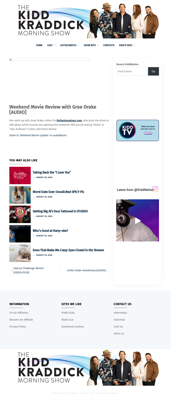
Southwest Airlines (73, 326)
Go (153, 71)
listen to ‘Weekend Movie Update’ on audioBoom (38, 135)
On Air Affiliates (18, 312)
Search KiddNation (127, 64)
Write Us (119, 333)
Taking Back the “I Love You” (52, 172)
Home (39, 45)
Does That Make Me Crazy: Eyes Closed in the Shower (68, 250)
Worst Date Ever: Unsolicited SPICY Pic (58, 192)
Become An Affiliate (21, 319)
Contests (108, 45)
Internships (120, 312)
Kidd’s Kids (125, 45)
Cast (50, 45)
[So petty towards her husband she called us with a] (137, 220)
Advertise (119, 319)
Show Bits (90, 45)
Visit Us (118, 326)
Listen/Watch (68, 45)
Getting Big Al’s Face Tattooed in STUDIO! (60, 211)
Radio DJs (67, 319)
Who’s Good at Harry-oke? (50, 231)
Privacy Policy (17, 326)
